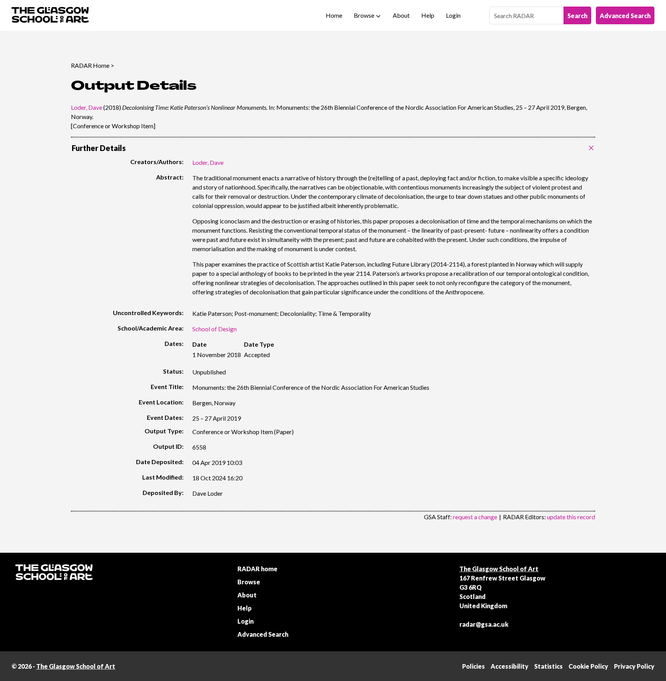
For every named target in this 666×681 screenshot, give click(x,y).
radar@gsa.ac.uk (483, 624)
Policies (473, 666)
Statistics (548, 666)
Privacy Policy (634, 666)
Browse (364, 15)
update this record (571, 516)
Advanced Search (625, 15)
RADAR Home (90, 65)
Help (427, 15)
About (401, 15)
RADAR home (257, 568)
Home (334, 15)
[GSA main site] (50, 15)
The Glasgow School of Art (498, 568)
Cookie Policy (588, 666)
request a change (475, 516)
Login (453, 15)
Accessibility (509, 666)
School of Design (214, 328)
